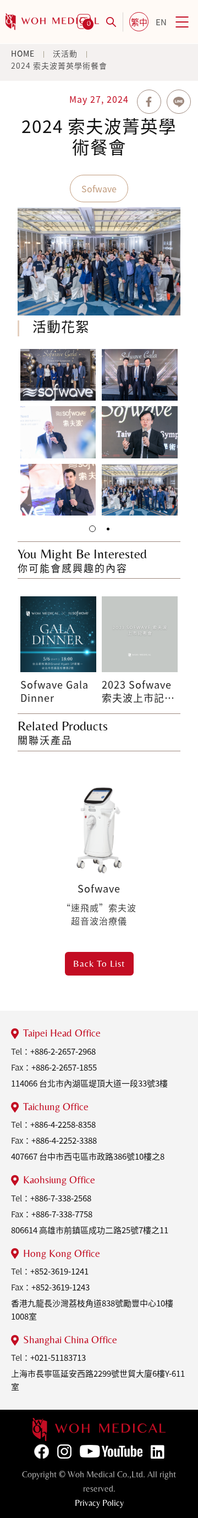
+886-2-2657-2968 (63, 1051)
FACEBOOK (149, 102)
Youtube (111, 1451)
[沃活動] (52, 21)
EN (161, 22)
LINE (179, 102)
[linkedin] (99, 1429)
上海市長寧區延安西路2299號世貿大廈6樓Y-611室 (98, 1380)
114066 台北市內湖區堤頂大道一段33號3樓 (89, 1083)
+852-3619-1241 (59, 1271)
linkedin (157, 1452)
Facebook (41, 1451)
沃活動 (65, 53)
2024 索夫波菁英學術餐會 (59, 65)
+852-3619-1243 (60, 1287)
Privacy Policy (99, 1503)
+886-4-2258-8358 (63, 1124)
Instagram (64, 1451)
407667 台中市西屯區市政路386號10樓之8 (87, 1156)
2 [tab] (108, 529)
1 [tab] (92, 528)
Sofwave (99, 188)
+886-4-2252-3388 (64, 1140)
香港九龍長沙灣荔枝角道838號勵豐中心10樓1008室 (92, 1309)
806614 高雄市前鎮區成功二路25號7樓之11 (89, 1230)
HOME (23, 53)
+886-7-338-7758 (61, 1214)
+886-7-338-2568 (60, 1198)
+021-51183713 (58, 1357)
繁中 (139, 22)
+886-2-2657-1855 (64, 1067)
